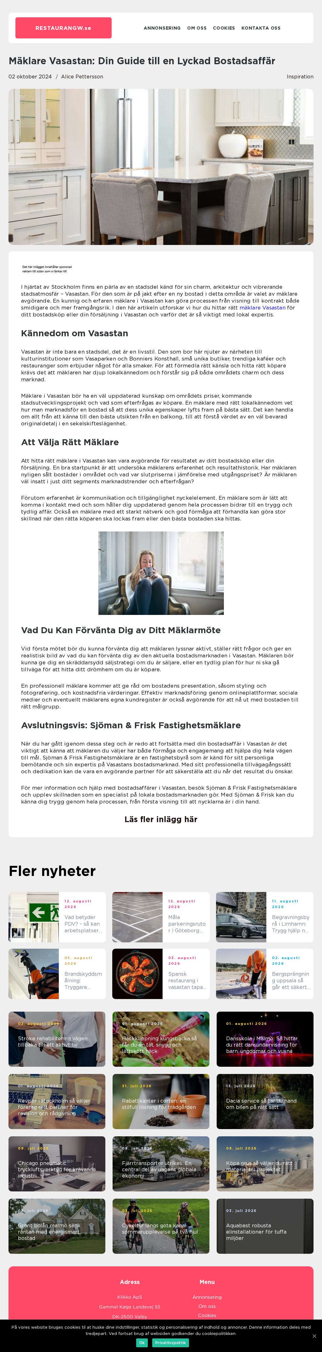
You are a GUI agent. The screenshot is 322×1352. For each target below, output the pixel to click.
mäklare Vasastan (263, 307)
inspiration (300, 77)
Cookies (224, 28)
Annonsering (162, 28)
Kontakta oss (261, 28)
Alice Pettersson (82, 77)
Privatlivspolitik (170, 1342)
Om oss (197, 28)
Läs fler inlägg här (161, 819)
